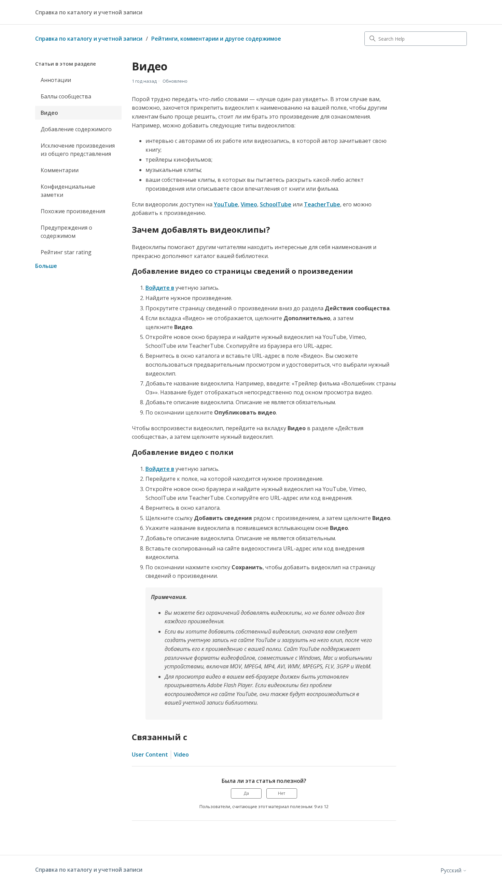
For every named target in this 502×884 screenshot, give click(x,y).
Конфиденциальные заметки (68, 191)
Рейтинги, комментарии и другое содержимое (216, 38)
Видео (49, 113)
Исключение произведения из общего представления (78, 150)
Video (181, 754)
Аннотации (56, 80)
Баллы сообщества (66, 96)
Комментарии (60, 170)
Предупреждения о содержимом (66, 232)
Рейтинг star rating (66, 252)
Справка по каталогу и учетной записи (88, 38)
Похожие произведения (73, 211)
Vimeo (249, 204)
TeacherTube (322, 204)
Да (246, 793)
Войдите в (159, 287)
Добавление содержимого (76, 129)
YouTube (226, 204)
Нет (281, 793)
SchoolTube (275, 204)
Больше (46, 266)
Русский (452, 870)
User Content (150, 754)
